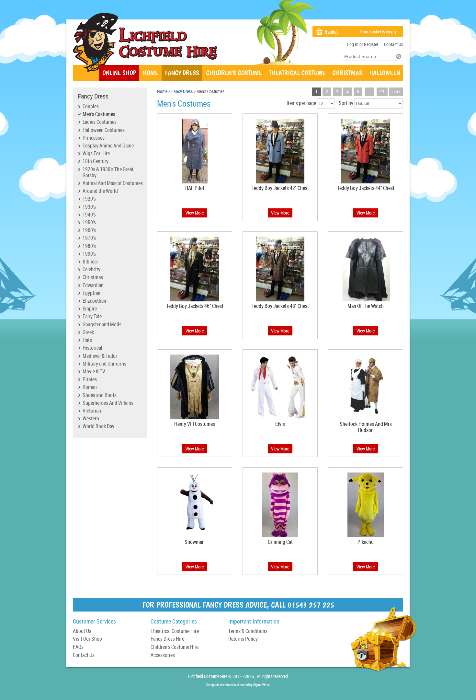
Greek (88, 332)
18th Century (95, 161)
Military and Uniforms (104, 364)
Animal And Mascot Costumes (113, 183)
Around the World (100, 191)
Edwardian (93, 285)
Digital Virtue (261, 684)
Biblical (90, 262)
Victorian (92, 411)
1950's (89, 222)
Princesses (94, 138)
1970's (89, 238)
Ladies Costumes (100, 122)
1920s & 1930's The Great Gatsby (108, 172)
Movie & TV (94, 371)
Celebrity (91, 269)
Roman (90, 387)
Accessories (163, 655)
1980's (89, 246)
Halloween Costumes (104, 130)
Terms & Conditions (247, 631)
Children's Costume (234, 73)
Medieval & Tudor (100, 356)
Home (150, 73)
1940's (89, 215)
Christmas (347, 73)
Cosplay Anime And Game (108, 146)
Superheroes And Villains (108, 403)
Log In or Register (362, 44)
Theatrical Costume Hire (175, 631)
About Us (82, 631)
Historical (92, 348)
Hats (87, 340)
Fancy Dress (182, 73)
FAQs (78, 647)
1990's (89, 254)
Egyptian (91, 293)
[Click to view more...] (195, 183)
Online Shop (119, 73)
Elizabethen (94, 301)
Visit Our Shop (87, 639)
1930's (89, 207)
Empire (90, 309)
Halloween (384, 73)
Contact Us (393, 44)
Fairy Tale (92, 316)
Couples (91, 106)
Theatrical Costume (297, 73)
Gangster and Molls (102, 324)
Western (91, 418)
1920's (89, 199)
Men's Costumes (99, 114)
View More (195, 213)
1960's (89, 230)
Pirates (90, 379)
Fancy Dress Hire (167, 639)
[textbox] (368, 56)
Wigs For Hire (96, 153)
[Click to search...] (398, 56)
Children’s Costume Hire (174, 647)
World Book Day (98, 426)
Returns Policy (243, 639)
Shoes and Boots (100, 395)
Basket (331, 31)
